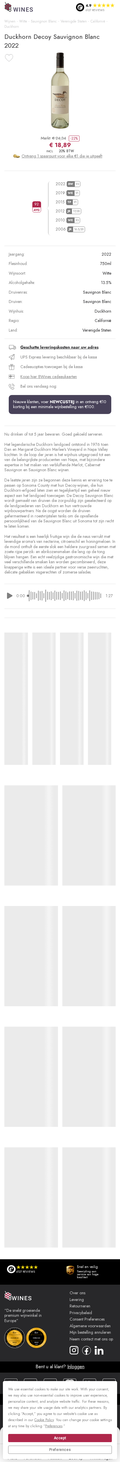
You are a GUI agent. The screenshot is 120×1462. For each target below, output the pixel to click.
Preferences (60, 1450)
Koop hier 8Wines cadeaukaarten (48, 377)
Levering (77, 1299)
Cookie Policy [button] (44, 1420)
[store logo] (19, 7)
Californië (98, 21)
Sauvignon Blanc (44, 21)
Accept (60, 1438)
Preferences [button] (53, 1426)
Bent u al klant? (60, 1366)
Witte (23, 21)
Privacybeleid (81, 1313)
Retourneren (80, 1306)
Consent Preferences (87, 1319)
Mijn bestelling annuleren (90, 1332)
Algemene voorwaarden (90, 1326)
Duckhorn (11, 26)
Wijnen (9, 21)
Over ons (77, 1293)
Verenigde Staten (74, 21)
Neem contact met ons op (91, 1339)
